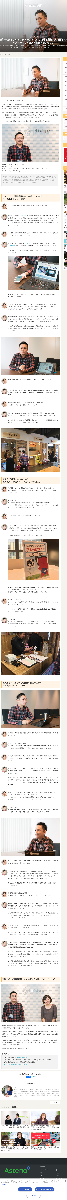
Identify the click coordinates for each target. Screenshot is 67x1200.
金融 (57, 1173)
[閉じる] (65, 1181)
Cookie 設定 (33, 1195)
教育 (41, 1173)
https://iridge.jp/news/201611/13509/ (15, 1064)
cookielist (4, 1184)
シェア (28, 1076)
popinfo (23, 215)
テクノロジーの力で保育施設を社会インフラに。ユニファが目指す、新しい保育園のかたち (15, 1127)
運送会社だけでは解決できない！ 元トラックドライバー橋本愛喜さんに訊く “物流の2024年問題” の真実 (15, 1148)
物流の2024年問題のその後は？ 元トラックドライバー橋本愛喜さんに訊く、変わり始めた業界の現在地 (45, 1127)
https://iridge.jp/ (22, 1057)
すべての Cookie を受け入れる (44, 1189)
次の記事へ (55, 1102)
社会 (57, 1170)
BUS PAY (12, 245)
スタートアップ (44, 1170)
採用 (41, 1176)
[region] (33, 1189)
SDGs (57, 1176)
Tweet (34, 1076)
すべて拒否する (25, 1189)
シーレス (29, 243)
